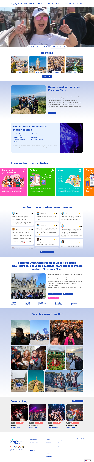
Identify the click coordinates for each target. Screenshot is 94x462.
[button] (78, 163)
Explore (31, 3)
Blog (48, 3)
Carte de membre (40, 3)
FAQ (53, 3)
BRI (59, 450)
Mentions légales (62, 452)
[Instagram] (80, 3)
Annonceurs (61, 448)
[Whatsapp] (77, 3)
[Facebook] (82, 3)
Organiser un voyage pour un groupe (65, 445)
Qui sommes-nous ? (62, 438)
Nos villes (24, 3)
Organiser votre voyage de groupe (65, 3)
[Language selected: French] (87, 460)
